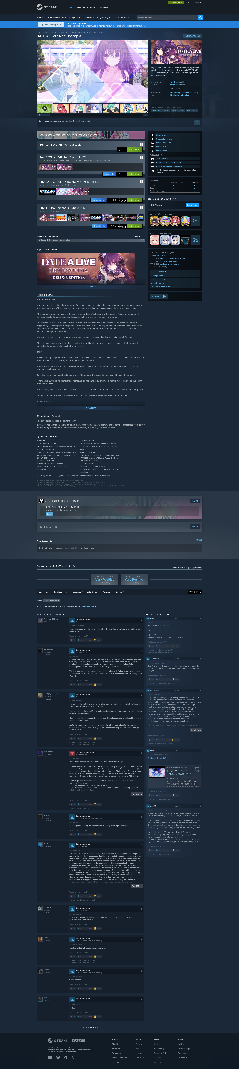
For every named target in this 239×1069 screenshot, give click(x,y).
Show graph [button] (193, 592)
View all (199, 540)
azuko (46, 815)
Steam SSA (117, 1049)
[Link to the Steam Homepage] (47, 9)
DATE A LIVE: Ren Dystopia (65, 160)
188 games (47, 652)
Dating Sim (165, 110)
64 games (47, 910)
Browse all (138, 236)
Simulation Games (53, 32)
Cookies (157, 1058)
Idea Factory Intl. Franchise (72, 32)
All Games (40, 32)
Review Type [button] (43, 592)
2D (193, 110)
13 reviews (47, 820)
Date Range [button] (92, 592)
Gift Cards (116, 1062)
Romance (181, 110)
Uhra (46, 938)
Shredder (48, 907)
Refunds (157, 1062)
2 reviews (47, 622)
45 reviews (47, 699)
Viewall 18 (195, 240)
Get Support (183, 1053)
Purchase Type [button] (60, 592)
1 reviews (47, 1000)
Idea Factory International (180, 95)
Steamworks (117, 1053)
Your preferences (196, 568)
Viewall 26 (195, 221)
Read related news (158, 279)
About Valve (140, 1044)
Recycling (140, 1058)
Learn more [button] (192, 205)
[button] (41, 17)
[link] (117, 200)
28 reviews (47, 912)
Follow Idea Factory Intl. (63, 507)
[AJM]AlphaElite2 (51, 694)
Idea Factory (175, 93)
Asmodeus (48, 752)
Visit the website (157, 272)
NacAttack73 (49, 649)
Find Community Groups (160, 287)
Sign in (41, 121)
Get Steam (182, 1044)
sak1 (46, 998)
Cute (188, 110)
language (196, 2)
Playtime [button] (106, 592)
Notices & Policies (161, 1053)
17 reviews (47, 846)
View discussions (157, 283)
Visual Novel (156, 110)
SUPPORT (105, 7)
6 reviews (47, 654)
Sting (196, 93)
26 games (47, 818)
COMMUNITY (81, 7)
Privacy (157, 1044)
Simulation (166, 256)
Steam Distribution (119, 1058)
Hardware (139, 1053)
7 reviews (47, 940)
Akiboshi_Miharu (51, 619)
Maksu (46, 970)
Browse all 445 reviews (90, 1027)
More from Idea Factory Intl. (64, 501)
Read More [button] (137, 794)
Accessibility (159, 1049)
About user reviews (180, 568)
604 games (47, 754)
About (94, 7)
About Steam (117, 1044)
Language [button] (77, 592)
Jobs (138, 1049)
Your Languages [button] (51, 600)
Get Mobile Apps (184, 1049)
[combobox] (167, 17)
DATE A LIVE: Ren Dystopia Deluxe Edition (96, 160)
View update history (159, 275)
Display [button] (119, 592)
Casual (158, 256)
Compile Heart (187, 93)
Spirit (46, 844)
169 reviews (48, 757)
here (82, 548)
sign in (187, 2)
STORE (68, 7)
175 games (47, 697)
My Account (182, 1058)
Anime (174, 110)
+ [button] (196, 110)
